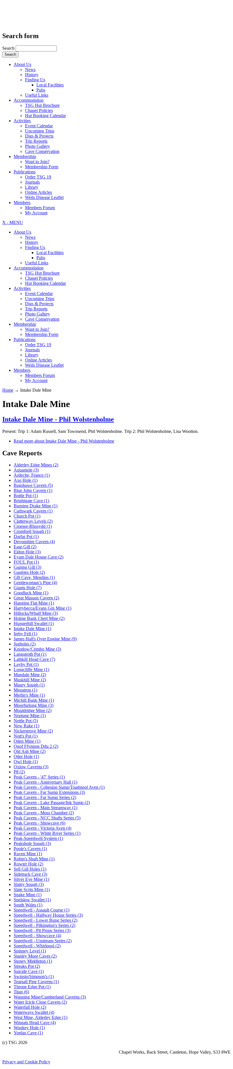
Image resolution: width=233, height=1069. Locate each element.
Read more (64, 441)
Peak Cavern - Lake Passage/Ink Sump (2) (52, 802)
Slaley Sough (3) (29, 884)
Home (7, 390)
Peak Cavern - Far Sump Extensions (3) (49, 792)
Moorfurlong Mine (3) (33, 705)
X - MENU (12, 222)
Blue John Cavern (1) (33, 490)
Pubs (40, 90)
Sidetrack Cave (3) (30, 874)
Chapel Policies (39, 110)
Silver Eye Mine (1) (31, 879)
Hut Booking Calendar (45, 115)
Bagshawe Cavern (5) (33, 485)
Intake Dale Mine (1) (32, 628)
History (31, 74)
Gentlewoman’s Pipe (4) (35, 582)
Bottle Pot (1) (26, 495)
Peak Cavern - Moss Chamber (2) (44, 812)
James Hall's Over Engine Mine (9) (45, 638)
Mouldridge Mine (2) (32, 710)
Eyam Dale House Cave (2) (38, 557)
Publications (25, 171)
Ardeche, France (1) (32, 475)
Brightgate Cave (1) (31, 500)
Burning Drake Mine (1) (35, 505)
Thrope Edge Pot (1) (32, 986)
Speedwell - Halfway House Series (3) (48, 915)
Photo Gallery (37, 146)
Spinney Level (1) (30, 950)
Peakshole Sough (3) (32, 843)
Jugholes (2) (25, 644)
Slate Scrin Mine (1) (32, 889)
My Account (36, 212)
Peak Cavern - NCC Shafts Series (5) (47, 817)
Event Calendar (39, 125)
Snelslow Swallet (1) (32, 899)
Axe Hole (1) (26, 480)
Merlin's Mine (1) (29, 695)
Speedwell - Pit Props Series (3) (42, 930)
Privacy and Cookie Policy (26, 1061)
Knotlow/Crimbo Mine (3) (37, 649)
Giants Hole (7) (27, 587)
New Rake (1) (26, 725)
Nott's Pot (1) (26, 736)
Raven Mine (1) (28, 853)
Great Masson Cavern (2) (36, 597)
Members (22, 202)
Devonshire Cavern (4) (34, 541)
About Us (22, 64)
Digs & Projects (39, 136)
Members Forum (40, 207)
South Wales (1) (28, 904)
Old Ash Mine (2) (29, 751)
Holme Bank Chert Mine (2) (39, 618)
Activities (22, 120)
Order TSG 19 (38, 177)
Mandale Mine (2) (30, 674)
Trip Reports (36, 141)
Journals (32, 182)
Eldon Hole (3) (27, 551)
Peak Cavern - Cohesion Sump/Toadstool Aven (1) (59, 787)
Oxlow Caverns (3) (31, 766)
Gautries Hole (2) (29, 572)
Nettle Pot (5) (26, 720)
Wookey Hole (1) (29, 1027)
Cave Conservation (42, 151)
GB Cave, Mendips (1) (34, 577)
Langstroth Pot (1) (30, 654)
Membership (25, 156)
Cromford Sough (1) (32, 531)
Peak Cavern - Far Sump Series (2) (45, 797)
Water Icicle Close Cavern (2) (40, 1002)
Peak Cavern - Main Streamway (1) (45, 807)
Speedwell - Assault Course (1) (41, 910)
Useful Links (36, 95)
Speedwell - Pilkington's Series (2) (44, 925)
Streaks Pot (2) (27, 966)
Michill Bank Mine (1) (34, 700)
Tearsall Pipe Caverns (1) (36, 981)
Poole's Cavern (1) (30, 848)
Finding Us (35, 79)
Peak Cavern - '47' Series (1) (39, 777)
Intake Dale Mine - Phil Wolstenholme (58, 419)
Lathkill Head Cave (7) (34, 659)
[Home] (31, 18)
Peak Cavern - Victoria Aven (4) (42, 828)
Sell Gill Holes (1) (30, 869)
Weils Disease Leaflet (44, 197)
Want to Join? (37, 161)
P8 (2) (19, 771)
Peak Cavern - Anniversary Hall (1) (45, 782)
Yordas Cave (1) (28, 1032)
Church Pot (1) (27, 516)
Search (9, 48)
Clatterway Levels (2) (33, 521)
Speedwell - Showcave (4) (37, 935)
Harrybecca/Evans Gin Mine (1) (42, 608)
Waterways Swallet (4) (34, 1012)
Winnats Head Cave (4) (35, 1022)
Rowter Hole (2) (28, 864)
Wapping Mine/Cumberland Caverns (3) (50, 997)
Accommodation (28, 100)
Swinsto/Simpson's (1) (34, 976)
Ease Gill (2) (25, 546)
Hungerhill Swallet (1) (34, 623)
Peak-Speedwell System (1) (38, 838)
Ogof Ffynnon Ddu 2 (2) (36, 746)
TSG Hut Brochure (42, 105)
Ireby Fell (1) (25, 633)
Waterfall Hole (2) (30, 1007)
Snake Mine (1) (27, 894)
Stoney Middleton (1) (33, 961)
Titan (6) (21, 991)
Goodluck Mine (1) (31, 592)
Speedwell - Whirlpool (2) (37, 945)
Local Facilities (50, 84)
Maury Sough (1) (29, 684)
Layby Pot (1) (26, 664)
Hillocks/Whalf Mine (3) (36, 613)
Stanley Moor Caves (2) (35, 956)
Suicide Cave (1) (29, 971)
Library (31, 187)
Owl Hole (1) (26, 761)
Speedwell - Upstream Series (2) (43, 940)
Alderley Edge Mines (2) (36, 464)
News (30, 69)
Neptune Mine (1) (30, 715)
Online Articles (38, 192)
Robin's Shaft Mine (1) (34, 858)
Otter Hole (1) (26, 756)
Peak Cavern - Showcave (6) (39, 823)
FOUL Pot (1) (26, 562)
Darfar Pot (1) (26, 536)
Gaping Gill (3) (27, 567)
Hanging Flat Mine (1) (34, 603)
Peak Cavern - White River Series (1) (47, 833)
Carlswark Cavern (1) (33, 510)
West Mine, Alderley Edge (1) (40, 1017)
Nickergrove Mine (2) (33, 730)
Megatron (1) (25, 690)
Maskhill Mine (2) (30, 679)
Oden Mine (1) (27, 741)
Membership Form (41, 166)
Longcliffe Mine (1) (31, 669)
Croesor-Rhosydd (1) (33, 526)
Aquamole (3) (26, 470)
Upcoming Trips (39, 130)
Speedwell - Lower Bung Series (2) (45, 920)
